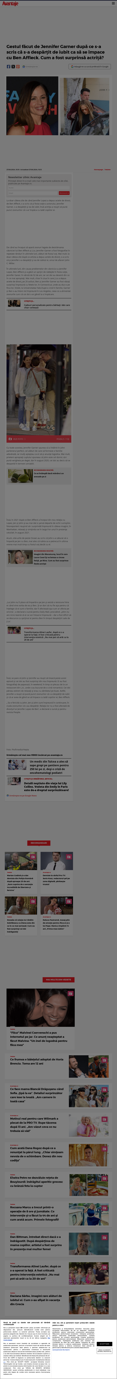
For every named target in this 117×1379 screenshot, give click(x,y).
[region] (58, 1349)
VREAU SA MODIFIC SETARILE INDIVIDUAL (105, 1350)
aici (4, 1362)
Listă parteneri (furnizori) (60, 1350)
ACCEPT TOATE (104, 1344)
